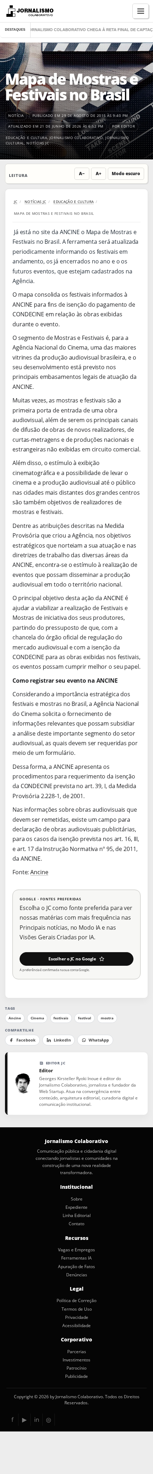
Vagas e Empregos (76, 1250)
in (36, 1419)
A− (82, 173)
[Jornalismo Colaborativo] (29, 11)
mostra (107, 1018)
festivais (60, 1018)
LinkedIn (62, 1040)
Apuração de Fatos (76, 1267)
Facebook (26, 1040)
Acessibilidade (76, 1326)
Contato (76, 1224)
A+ (98, 173)
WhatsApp (99, 1040)
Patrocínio (76, 1368)
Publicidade (76, 1376)
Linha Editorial (77, 1215)
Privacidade (76, 1317)
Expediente (76, 1207)
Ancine (39, 872)
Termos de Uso (77, 1309)
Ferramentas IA (76, 1258)
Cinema (37, 1018)
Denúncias (76, 1275)
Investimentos (76, 1360)
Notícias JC (37, 142)
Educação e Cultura (26, 137)
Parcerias (76, 1352)
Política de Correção (76, 1301)
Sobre (77, 1199)
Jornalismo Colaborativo (76, 137)
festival (84, 1018)
